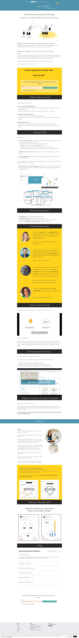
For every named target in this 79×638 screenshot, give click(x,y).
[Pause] (18, 334)
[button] (57, 3)
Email (22, 599)
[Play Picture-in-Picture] (59, 334)
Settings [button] (66, 636)
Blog (17, 630)
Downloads (19, 629)
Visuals (18, 626)
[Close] (77, 636)
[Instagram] (50, 625)
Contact (18, 632)
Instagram (35, 468)
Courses (18, 627)
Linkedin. (39, 462)
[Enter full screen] (60, 334)
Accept (75, 636)
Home (18, 624)
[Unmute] (19, 334)
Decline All (70, 636)
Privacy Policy (10, 636)
